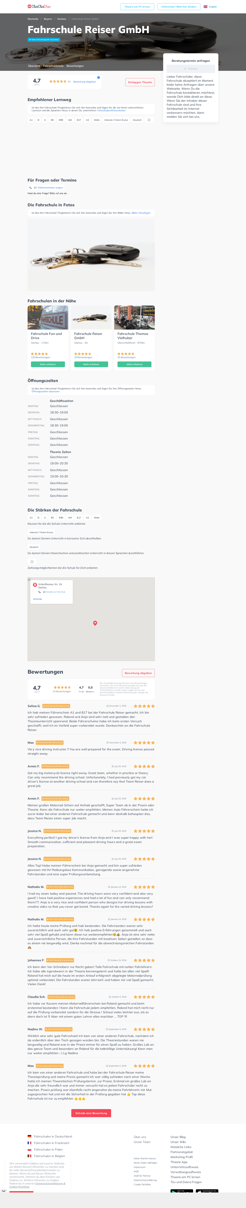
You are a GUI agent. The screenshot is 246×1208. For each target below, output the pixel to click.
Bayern (48, 18)
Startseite (33, 18)
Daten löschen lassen (145, 1158)
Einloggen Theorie (140, 82)
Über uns (140, 1137)
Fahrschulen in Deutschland (53, 1136)
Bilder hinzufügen (141, 212)
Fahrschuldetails (53, 65)
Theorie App (179, 1162)
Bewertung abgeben (84, 81)
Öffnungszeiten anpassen (46, 391)
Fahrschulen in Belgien (49, 1156)
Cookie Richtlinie (142, 1184)
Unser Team (142, 1142)
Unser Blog (178, 1137)
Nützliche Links (181, 1147)
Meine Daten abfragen (145, 1162)
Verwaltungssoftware (186, 1172)
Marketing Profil (182, 1157)
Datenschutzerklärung (145, 1180)
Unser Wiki (178, 1142)
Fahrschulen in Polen (48, 1149)
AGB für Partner (142, 1175)
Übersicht (34, 65)
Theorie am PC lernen (137, 6)
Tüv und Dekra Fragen (186, 1182)
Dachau (61, 18)
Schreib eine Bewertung (91, 1113)
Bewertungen (75, 65)
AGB (136, 1171)
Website (37, 598)
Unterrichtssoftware (184, 1167)
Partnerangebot (182, 1152)
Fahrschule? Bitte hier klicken (179, 6)
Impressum (139, 1167)
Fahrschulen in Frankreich (51, 1143)
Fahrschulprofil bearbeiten (111, 110)
